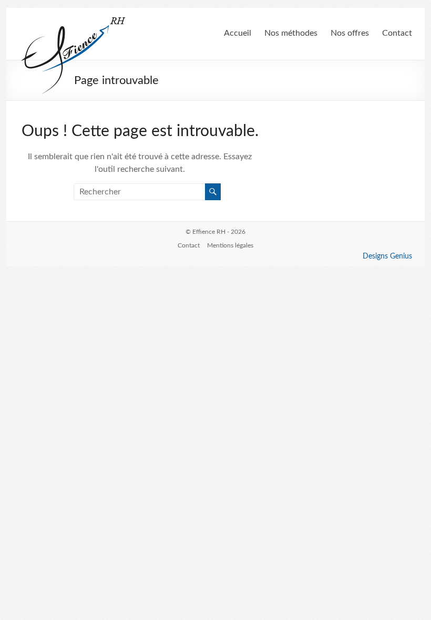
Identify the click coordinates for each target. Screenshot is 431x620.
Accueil (237, 33)
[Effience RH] (73, 21)
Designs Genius (387, 256)
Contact (397, 33)
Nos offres (350, 33)
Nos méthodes (290, 33)
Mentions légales (230, 245)
